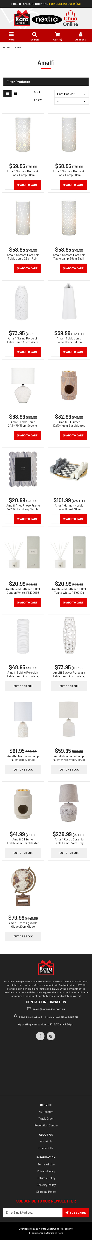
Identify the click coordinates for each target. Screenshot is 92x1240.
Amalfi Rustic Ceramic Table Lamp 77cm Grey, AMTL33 (69, 842)
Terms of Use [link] (46, 1164)
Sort (37, 92)
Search (34, 39)
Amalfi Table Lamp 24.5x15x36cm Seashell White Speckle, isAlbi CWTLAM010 (23, 427)
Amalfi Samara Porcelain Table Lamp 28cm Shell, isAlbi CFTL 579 (69, 258)
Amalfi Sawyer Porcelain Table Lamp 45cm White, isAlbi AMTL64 (69, 676)
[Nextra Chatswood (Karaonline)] (46, 18)
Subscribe (78, 1212)
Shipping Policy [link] (46, 1191)
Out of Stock (23, 686)
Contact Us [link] (46, 1148)
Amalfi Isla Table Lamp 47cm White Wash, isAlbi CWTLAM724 (69, 759)
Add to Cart (28, 184)
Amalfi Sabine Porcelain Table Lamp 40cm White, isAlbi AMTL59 (23, 676)
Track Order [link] (46, 1118)
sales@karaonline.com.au (49, 1009)
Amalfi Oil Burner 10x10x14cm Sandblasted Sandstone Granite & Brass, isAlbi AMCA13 (69, 427)
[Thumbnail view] (7, 93)
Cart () (57, 39)
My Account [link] (46, 1111)
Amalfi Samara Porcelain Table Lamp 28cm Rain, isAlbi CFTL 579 (23, 258)
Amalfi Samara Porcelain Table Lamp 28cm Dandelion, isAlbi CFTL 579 (69, 174)
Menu (12, 39)
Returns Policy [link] (46, 1178)
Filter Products (18, 82)
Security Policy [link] (46, 1185)
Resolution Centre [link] (46, 1125)
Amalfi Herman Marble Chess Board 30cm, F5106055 (69, 509)
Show (38, 99)
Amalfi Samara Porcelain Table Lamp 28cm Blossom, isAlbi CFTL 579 (23, 174)
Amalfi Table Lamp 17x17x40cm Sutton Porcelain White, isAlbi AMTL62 (69, 343)
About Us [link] (46, 1141)
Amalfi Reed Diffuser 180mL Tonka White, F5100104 (69, 590)
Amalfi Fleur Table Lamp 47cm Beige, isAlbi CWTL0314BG (23, 759)
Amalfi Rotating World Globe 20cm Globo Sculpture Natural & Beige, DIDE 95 (23, 928)
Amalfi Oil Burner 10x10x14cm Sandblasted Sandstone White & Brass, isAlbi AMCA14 (23, 844)
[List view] (16, 93)
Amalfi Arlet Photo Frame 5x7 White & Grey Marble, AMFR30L (23, 509)
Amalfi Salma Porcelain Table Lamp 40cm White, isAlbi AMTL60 (23, 341)
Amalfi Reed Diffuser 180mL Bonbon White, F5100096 (23, 590)
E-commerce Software (41, 1232)
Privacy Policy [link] (46, 1171)
